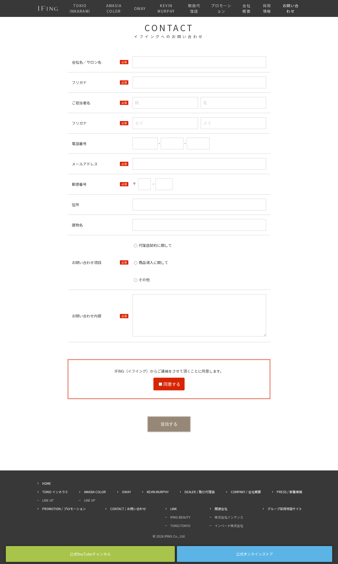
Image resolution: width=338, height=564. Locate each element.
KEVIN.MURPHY (158, 491)
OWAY (140, 8)
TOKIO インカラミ (55, 491)
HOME (46, 483)
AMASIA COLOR (113, 8)
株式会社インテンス (229, 517)
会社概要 (246, 8)
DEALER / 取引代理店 (200, 491)
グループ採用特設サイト (284, 508)
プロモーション (221, 8)
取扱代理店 (194, 8)
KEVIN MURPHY (166, 8)
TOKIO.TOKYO (180, 525)
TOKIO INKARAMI (79, 8)
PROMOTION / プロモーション (64, 508)
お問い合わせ (291, 8)
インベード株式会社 (229, 525)
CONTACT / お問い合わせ (128, 508)
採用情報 (267, 8)
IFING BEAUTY (180, 517)
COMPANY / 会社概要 (246, 491)
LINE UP (48, 500)
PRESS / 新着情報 (289, 491)
